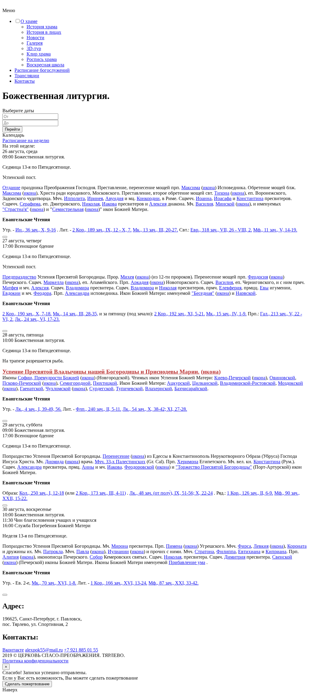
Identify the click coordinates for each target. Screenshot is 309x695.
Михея (127, 276)
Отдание (11, 187)
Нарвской (246, 293)
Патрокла (53, 551)
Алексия (158, 203)
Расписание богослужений (42, 70)
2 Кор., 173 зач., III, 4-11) (101, 493)
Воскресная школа (45, 64)
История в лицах (44, 32)
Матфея (10, 287)
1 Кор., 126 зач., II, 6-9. (250, 493)
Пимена (174, 546)
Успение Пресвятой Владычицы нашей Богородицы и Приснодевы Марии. (100, 371)
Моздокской (290, 383)
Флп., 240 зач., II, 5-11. (98, 409)
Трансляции (26, 75)
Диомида (54, 461)
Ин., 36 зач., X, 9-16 (35, 229)
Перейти (12, 129)
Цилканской (205, 383)
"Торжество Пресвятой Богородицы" (214, 467)
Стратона (204, 551)
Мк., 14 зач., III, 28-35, (75, 313)
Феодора (42, 293)
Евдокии (11, 293)
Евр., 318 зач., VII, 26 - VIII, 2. (221, 229)
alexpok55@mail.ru (44, 649)
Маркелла (53, 282)
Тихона (221, 193)
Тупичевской (129, 388)
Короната (297, 546)
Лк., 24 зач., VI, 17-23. (37, 319)
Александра (77, 293)
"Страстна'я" (15, 209)
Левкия (261, 546)
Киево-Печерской (232, 377)
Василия (204, 203)
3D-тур (34, 48)
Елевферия (230, 287)
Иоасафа (222, 198)
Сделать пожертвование (27, 684)
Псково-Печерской (21, 383)
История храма (42, 26)
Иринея (95, 198)
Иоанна (204, 198)
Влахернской (158, 388)
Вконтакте (13, 649)
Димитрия (234, 557)
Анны (88, 467)
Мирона (119, 546)
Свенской (282, 557)
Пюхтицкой (105, 383)
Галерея (35, 43)
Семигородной (75, 383)
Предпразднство (19, 276)
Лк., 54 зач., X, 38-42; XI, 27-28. (155, 409)
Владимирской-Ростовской (248, 383)
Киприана (276, 551)
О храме (29, 21)
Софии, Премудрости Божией (48, 377)
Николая (91, 203)
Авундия (114, 198)
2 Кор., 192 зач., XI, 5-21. (179, 313)
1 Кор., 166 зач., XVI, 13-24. (119, 582)
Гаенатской (31, 388)
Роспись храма (42, 59)
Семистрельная (68, 209)
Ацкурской (178, 383)
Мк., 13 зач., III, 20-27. (155, 229)
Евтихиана (249, 551)
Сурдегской (101, 388)
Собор (96, 557)
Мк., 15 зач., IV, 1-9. (226, 313)
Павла (82, 551)
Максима (190, 187)
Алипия (10, 557)
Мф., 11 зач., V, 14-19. (275, 229)
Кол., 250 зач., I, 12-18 (41, 493)
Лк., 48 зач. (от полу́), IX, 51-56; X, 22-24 (171, 493)
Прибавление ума (187, 562)
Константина (250, 198)
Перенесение (116, 456)
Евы (264, 287)
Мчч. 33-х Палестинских (120, 461)
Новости (35, 37)
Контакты (24, 81)
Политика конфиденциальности (35, 660)
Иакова (109, 203)
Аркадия (139, 282)
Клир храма (39, 53)
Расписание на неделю (25, 140)
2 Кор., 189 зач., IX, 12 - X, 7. (102, 229)
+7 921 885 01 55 (81, 649)
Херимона (187, 461)
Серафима (30, 203)
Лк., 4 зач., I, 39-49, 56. (38, 409)
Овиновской (282, 377)
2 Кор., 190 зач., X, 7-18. (27, 313)
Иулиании (118, 551)
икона (209, 187)
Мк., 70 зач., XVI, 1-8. (54, 582)
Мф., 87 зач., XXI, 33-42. (173, 582)
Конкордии (148, 198)
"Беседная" (203, 293)
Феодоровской (139, 467)
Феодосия (258, 276)
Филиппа (226, 551)
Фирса (244, 546)
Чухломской (58, 388)
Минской (224, 203)
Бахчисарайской (190, 388)
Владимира (77, 287)
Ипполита (74, 198)
